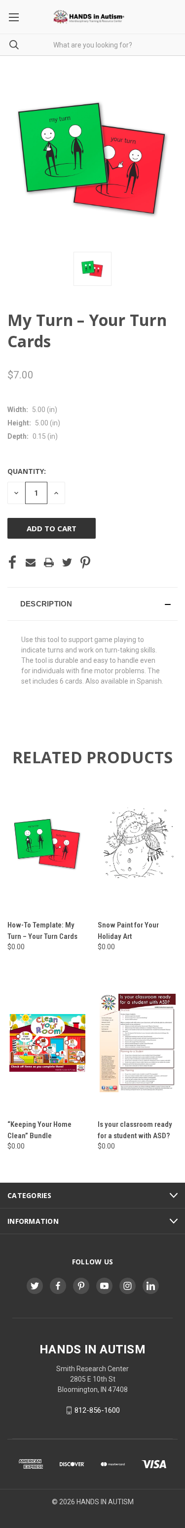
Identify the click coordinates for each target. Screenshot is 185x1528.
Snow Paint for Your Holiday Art (128, 931)
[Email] (31, 562)
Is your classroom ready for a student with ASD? (135, 1130)
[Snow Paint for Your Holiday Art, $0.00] (138, 843)
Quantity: (26, 471)
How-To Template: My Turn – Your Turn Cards (42, 931)
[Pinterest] (85, 562)
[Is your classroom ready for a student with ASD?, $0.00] (138, 1042)
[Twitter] (67, 562)
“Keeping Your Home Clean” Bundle (39, 1130)
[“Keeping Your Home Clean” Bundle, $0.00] (47, 1042)
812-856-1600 (97, 1410)
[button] (92, 604)
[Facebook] (12, 562)
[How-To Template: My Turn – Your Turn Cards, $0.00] (47, 843)
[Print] (49, 562)
